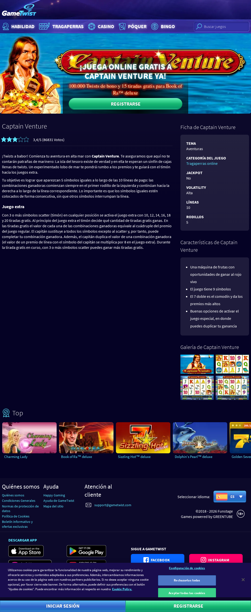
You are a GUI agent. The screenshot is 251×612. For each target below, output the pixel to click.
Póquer (137, 26)
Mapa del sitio (53, 506)
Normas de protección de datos (20, 508)
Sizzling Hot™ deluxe (134, 456)
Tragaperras (68, 26)
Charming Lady (15, 456)
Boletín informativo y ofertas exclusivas (17, 523)
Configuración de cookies (187, 568)
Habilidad (23, 26)
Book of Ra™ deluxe (76, 456)
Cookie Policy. (122, 589)
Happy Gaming (54, 495)
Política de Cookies (15, 516)
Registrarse (125, 104)
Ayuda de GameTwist (58, 500)
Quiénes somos (13, 495)
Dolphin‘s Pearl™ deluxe (193, 456)
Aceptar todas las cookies (187, 593)
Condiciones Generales (18, 500)
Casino (106, 26)
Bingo (168, 26)
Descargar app (22, 540)
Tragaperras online (202, 163)
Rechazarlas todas (187, 580)
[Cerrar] (243, 579)
